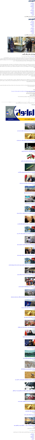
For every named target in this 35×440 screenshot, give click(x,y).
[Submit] (28, 36)
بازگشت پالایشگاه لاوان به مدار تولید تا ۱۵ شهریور (28, 151)
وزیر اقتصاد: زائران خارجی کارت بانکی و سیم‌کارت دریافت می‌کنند (26, 255)
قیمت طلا (33, 91)
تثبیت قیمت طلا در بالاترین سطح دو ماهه (29, 317)
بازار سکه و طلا (24, 91)
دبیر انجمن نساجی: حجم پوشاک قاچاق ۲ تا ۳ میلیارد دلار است (27, 286)
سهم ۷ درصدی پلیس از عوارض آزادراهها (29, 192)
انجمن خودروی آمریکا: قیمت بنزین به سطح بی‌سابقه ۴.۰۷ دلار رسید (26, 233)
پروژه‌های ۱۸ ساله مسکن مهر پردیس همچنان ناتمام (28, 368)
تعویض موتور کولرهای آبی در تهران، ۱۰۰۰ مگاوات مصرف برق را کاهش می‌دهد (24, 425)
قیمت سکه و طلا (27, 91)
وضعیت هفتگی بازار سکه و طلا (14, 91)
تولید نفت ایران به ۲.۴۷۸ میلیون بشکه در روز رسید (28, 307)
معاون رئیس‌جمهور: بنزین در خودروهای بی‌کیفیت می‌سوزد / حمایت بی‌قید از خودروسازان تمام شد (22, 264)
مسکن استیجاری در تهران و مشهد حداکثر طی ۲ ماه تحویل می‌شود (26, 244)
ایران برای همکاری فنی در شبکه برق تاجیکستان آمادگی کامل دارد (26, 223)
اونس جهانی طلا (20, 91)
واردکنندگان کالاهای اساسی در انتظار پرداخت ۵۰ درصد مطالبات (26, 327)
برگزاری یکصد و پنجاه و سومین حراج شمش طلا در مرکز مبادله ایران (26, 140)
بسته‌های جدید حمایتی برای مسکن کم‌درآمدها (29, 336)
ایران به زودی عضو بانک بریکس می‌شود (29, 414)
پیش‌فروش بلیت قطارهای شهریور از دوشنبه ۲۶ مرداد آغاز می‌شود (26, 274)
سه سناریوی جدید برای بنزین (31, 347)
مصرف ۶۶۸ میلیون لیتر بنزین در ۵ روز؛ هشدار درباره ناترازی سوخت (26, 213)
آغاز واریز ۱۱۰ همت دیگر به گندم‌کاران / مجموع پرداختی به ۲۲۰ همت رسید (25, 379)
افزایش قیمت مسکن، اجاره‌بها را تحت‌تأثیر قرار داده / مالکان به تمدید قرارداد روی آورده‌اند (23, 296)
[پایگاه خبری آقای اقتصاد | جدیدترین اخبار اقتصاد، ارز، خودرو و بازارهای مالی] (31, 1)
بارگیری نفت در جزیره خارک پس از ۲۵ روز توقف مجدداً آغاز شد (26, 172)
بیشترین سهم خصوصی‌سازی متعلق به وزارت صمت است (27, 183)
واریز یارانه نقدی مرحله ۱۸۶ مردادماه (30, 203)
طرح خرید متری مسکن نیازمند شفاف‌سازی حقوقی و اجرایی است (26, 130)
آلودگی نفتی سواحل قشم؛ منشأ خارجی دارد (29, 358)
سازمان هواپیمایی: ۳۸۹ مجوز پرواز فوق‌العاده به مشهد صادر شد (26, 401)
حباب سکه (30, 91)
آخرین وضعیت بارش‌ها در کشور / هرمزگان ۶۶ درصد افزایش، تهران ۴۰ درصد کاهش (24, 390)
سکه (34, 91)
